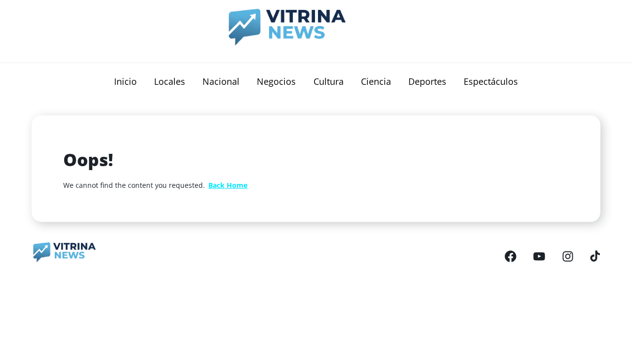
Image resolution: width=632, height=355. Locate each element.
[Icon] (510, 256)
